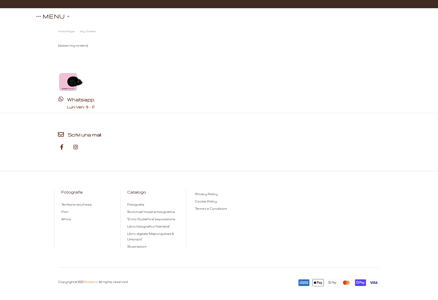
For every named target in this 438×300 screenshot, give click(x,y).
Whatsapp (80, 99)
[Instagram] (75, 147)
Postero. (91, 281)
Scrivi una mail (84, 134)
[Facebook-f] (62, 147)
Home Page (66, 31)
